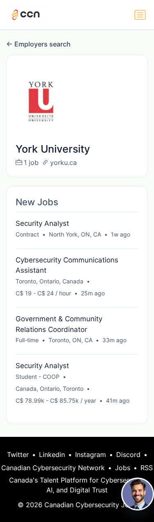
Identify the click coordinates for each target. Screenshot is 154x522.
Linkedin (52, 454)
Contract (27, 234)
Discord (128, 454)
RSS (146, 468)
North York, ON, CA (75, 234)
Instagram (90, 454)
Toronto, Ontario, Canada (49, 281)
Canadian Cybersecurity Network (53, 468)
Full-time (27, 339)
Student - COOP (38, 376)
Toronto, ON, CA (70, 339)
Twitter (18, 454)
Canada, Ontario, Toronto (49, 388)
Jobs (122, 468)
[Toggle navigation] (140, 15)
